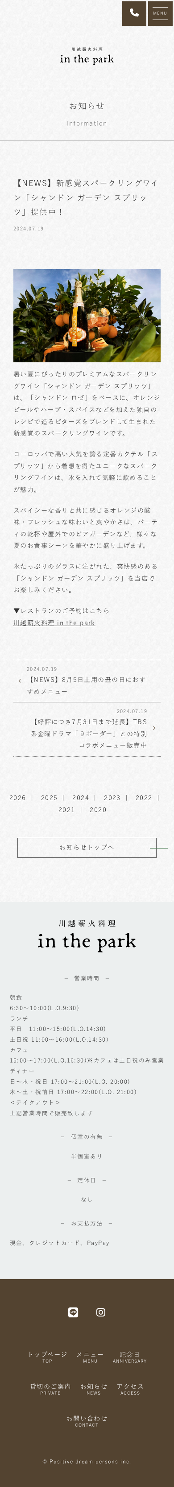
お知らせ (94, 1389)
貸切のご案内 (50, 1389)
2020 (98, 809)
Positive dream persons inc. (91, 1461)
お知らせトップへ (87, 847)
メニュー (90, 1357)
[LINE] (73, 1311)
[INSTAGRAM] (101, 1311)
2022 (144, 797)
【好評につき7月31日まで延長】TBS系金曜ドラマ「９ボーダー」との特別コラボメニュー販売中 (89, 729)
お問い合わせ (87, 1421)
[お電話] (134, 14)
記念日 (130, 1357)
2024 (80, 797)
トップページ (47, 1357)
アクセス (130, 1389)
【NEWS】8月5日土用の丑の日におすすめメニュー (86, 680)
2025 (49, 797)
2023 (112, 797)
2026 (17, 797)
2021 (66, 809)
